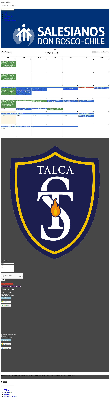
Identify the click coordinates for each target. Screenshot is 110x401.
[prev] (2, 52)
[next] (6, 52)
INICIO (5, 13)
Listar (107, 52)
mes (94, 52)
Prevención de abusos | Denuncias (11, 286)
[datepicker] (8, 52)
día (103, 52)
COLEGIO (6, 14)
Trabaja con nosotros (7, 284)
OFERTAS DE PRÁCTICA (10, 20)
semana (99, 52)
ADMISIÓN (6, 18)
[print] (11, 52)
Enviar (2, 279)
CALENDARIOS (8, 16)
